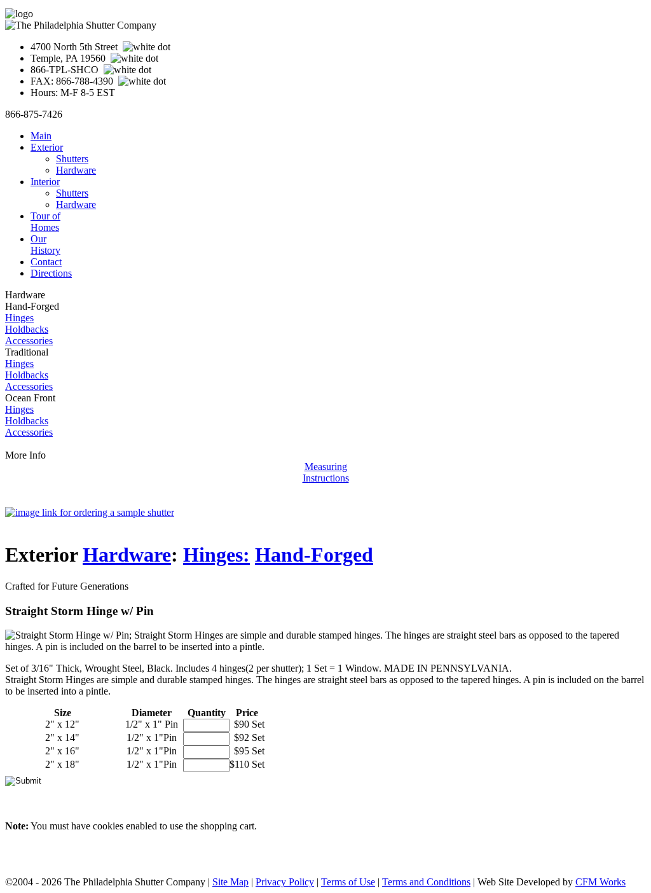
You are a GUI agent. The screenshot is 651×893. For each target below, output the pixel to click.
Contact (46, 261)
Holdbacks (26, 329)
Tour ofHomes (45, 222)
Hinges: (216, 554)
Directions (51, 273)
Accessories (29, 340)
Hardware (76, 170)
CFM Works (600, 881)
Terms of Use (348, 881)
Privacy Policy (285, 881)
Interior (45, 181)
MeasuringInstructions (326, 472)
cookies (108, 825)
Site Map (230, 881)
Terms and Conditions (426, 881)
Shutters (72, 158)
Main (41, 135)
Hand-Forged (314, 554)
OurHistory (45, 244)
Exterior (47, 147)
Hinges (19, 317)
